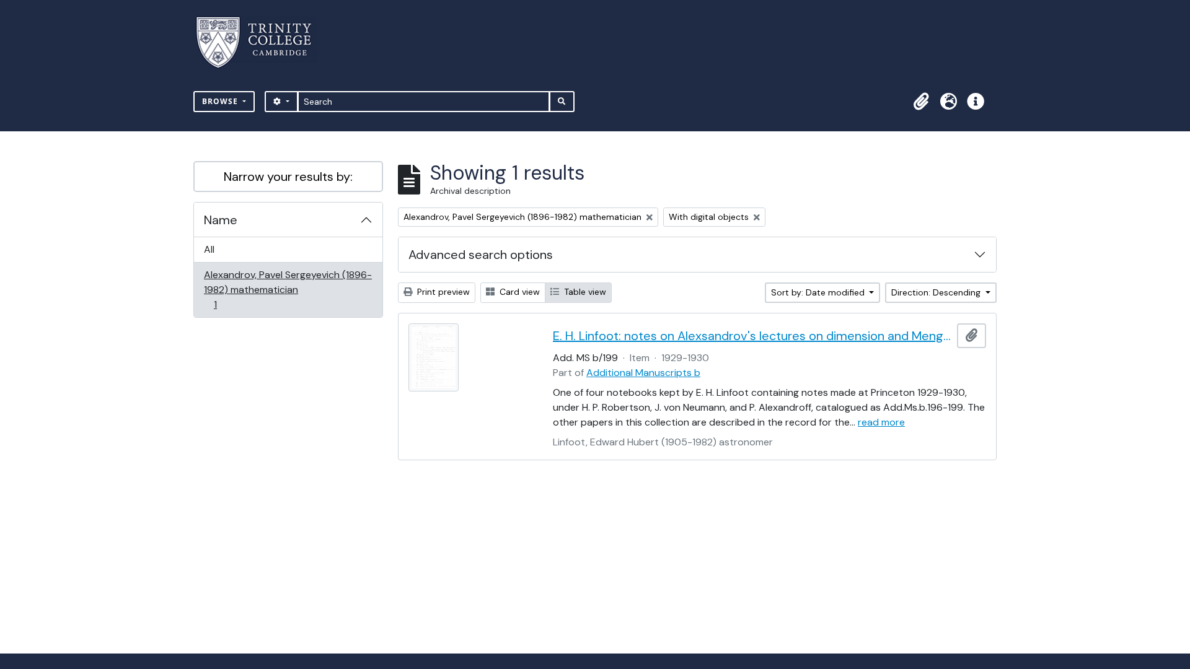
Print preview (442, 291)
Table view (584, 291)
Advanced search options (480, 255)
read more (881, 422)
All (209, 249)
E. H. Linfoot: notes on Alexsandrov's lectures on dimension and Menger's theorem (752, 335)
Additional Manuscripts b (643, 372)
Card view (518, 291)
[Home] (261, 42)
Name (220, 220)
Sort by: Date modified (819, 292)
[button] (921, 101)
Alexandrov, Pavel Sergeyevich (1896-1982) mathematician (287, 289)
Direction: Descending (937, 292)
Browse (221, 101)
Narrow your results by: (288, 176)
